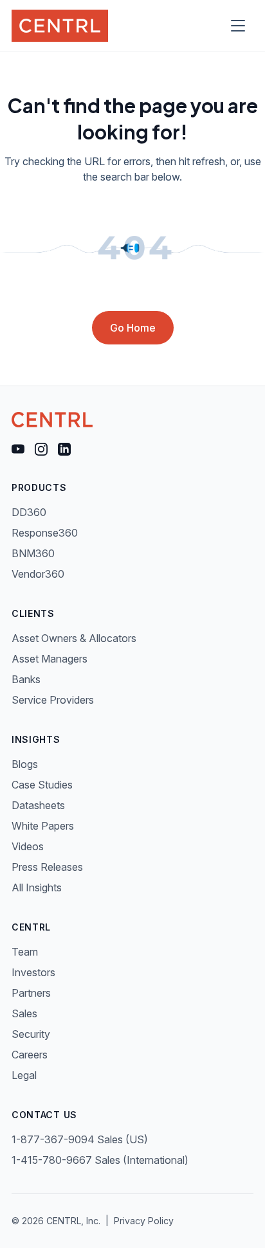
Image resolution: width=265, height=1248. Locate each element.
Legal (24, 1075)
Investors (33, 972)
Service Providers (53, 699)
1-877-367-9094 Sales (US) (80, 1139)
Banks (26, 679)
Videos (28, 846)
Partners (31, 992)
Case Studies (42, 784)
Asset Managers (49, 658)
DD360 (29, 512)
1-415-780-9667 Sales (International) (100, 1160)
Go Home (133, 327)
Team (25, 951)
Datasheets (38, 805)
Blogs (25, 764)
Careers (30, 1054)
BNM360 (33, 553)
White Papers (43, 825)
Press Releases (47, 866)
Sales (24, 1013)
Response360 (45, 532)
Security (31, 1034)
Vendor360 (38, 573)
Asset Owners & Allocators (74, 638)
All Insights (37, 887)
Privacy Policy (144, 1220)
